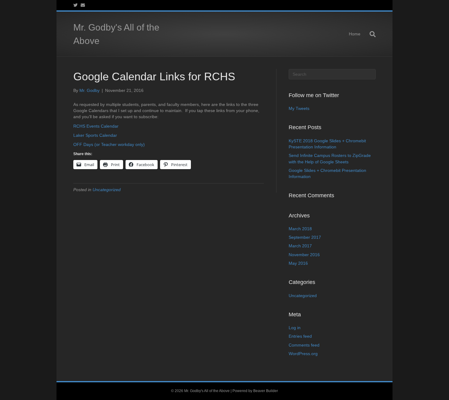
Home (354, 33)
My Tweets (299, 108)
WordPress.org (303, 353)
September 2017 (305, 237)
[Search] (370, 34)
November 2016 (304, 254)
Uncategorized (107, 189)
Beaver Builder (265, 391)
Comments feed (304, 345)
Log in (295, 327)
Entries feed (300, 336)
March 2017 (300, 245)
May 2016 (298, 263)
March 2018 (300, 228)
